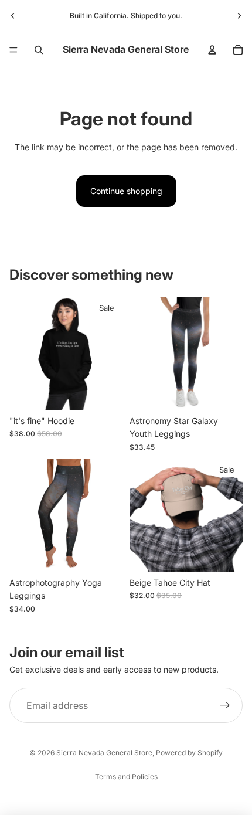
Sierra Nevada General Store (104, 752)
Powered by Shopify (189, 752)
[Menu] (13, 49)
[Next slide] (239, 16)
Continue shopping (126, 191)
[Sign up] (225, 705)
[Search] (39, 50)
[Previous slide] (13, 16)
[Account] (212, 50)
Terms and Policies (126, 776)
